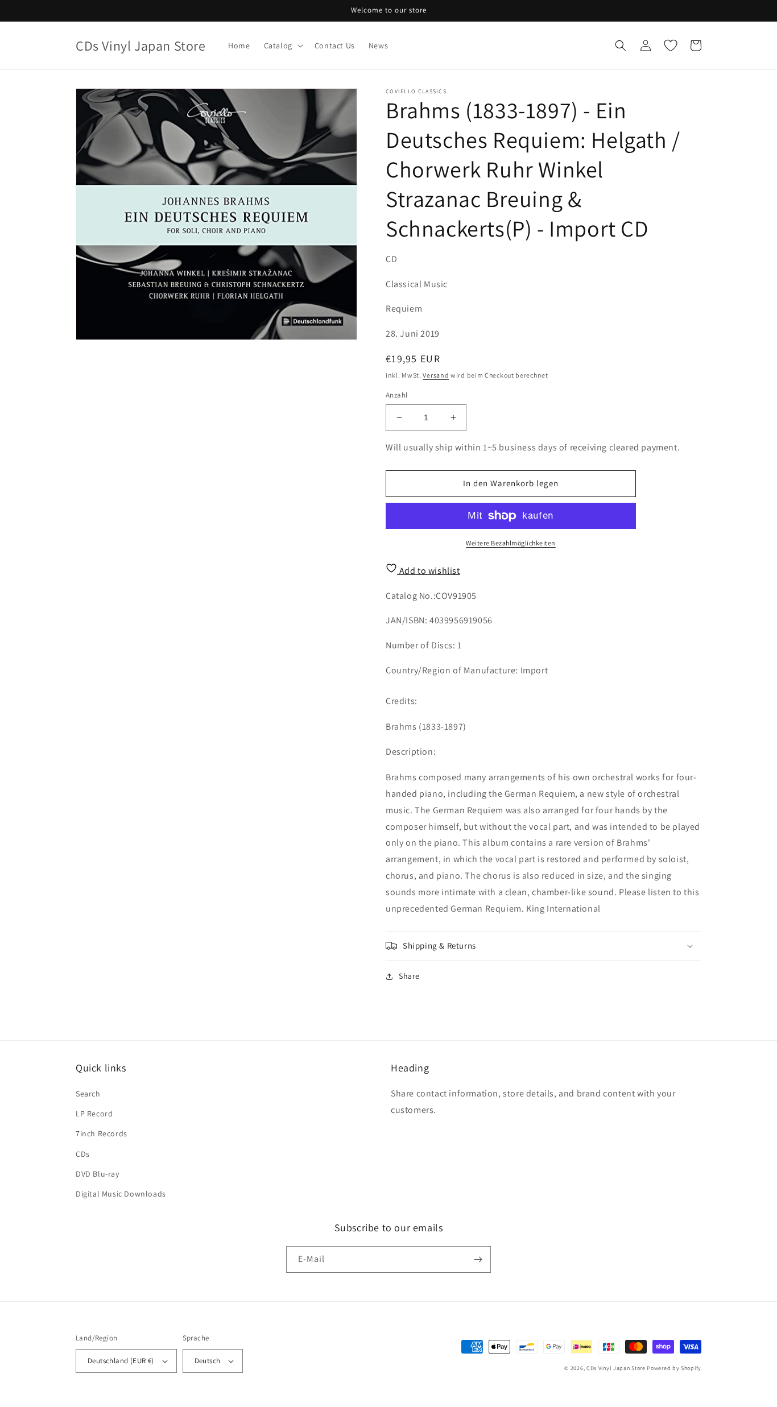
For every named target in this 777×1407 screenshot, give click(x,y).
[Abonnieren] (477, 1259)
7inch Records (101, 1133)
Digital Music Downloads (121, 1194)
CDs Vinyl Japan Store (616, 1368)
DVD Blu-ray (97, 1174)
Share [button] (409, 976)
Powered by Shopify (674, 1368)
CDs (83, 1154)
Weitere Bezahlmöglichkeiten (511, 543)
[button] (282, 45)
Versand (436, 375)
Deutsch (208, 1360)
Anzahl (396, 395)
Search (88, 1094)
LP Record (94, 1113)
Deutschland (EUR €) (121, 1360)
